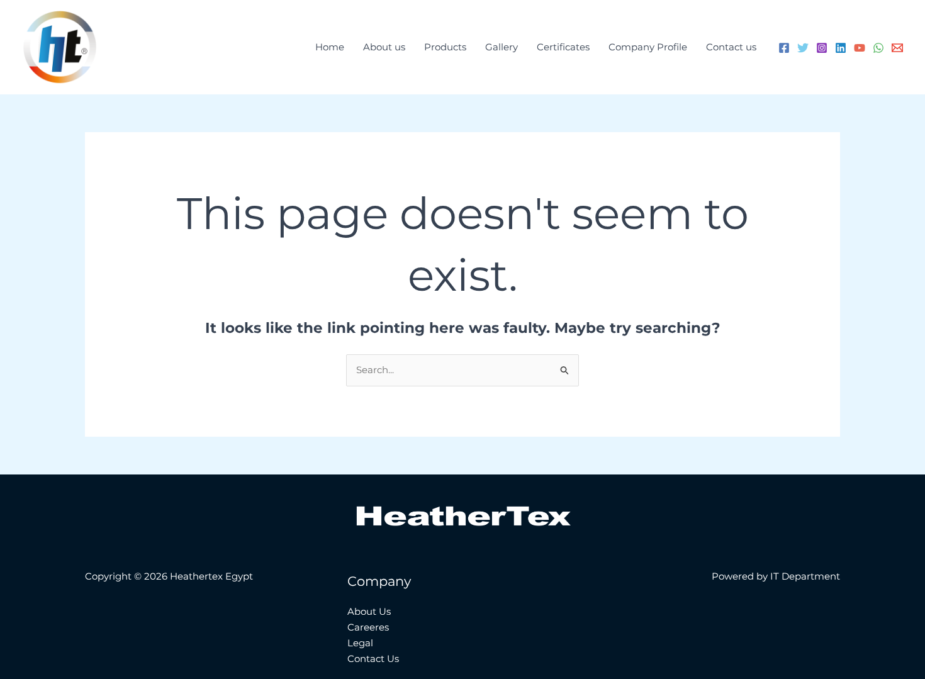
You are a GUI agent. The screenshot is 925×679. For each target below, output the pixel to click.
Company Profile (647, 47)
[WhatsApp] (878, 47)
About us (384, 47)
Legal (360, 643)
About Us (369, 611)
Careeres (368, 627)
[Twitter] (803, 47)
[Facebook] (784, 47)
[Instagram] (821, 47)
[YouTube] (859, 47)
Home (329, 47)
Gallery (501, 47)
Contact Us (373, 659)
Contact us (731, 47)
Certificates (563, 47)
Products (445, 47)
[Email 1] (897, 47)
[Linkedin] (840, 47)
